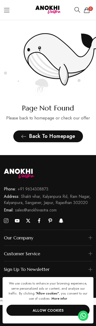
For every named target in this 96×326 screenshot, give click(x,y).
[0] (87, 10)
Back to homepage (52, 136)
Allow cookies (48, 310)
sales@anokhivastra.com (30, 210)
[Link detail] (6, 220)
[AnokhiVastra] (48, 10)
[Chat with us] (83, 315)
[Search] (77, 10)
